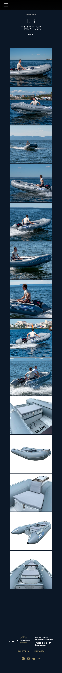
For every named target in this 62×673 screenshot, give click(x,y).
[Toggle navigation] (6, 5)
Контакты (39, 651)
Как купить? (23, 651)
